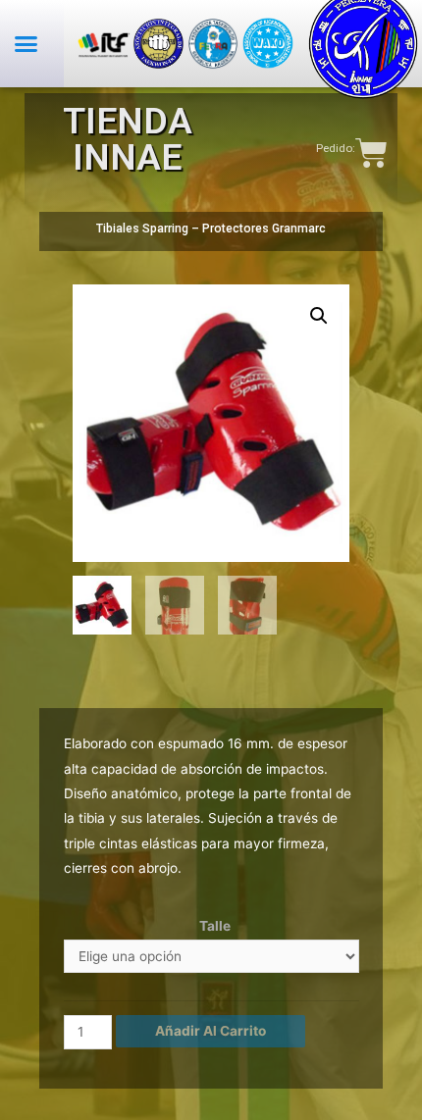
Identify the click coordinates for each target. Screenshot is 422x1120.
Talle (215, 926)
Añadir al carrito (210, 1031)
